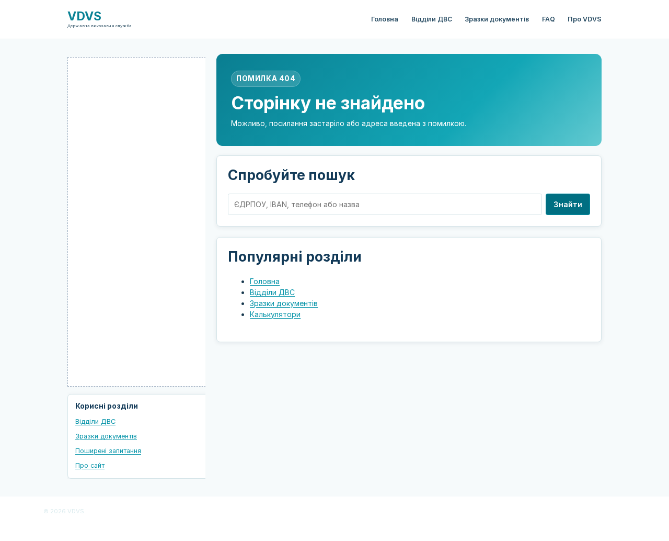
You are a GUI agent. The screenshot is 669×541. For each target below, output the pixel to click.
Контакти (335, 525)
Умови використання (331, 511)
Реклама (484, 511)
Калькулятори (275, 314)
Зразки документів (497, 19)
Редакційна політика (163, 511)
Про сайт (90, 465)
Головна (384, 19)
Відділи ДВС (431, 19)
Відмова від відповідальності (418, 511)
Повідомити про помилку (586, 511)
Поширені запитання (108, 451)
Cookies (277, 511)
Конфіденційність (230, 511)
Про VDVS (585, 19)
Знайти (567, 204)
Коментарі (522, 511)
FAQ (548, 19)
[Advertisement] (145, 222)
